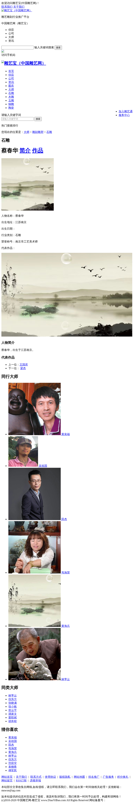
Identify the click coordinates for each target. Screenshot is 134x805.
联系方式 (36, 776)
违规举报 (35, 780)
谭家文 (12, 713)
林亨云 (12, 695)
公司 (11, 78)
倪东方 (12, 699)
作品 (37, 150)
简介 (25, 150)
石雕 (11, 93)
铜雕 (11, 104)
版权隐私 (64, 776)
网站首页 (7, 776)
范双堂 (12, 763)
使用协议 (50, 776)
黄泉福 (12, 737)
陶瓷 (11, 107)
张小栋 (12, 706)
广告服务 (108, 776)
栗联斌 (12, 717)
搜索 (58, 47)
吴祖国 (12, 741)
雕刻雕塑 (37, 132)
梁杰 (23, 368)
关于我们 (18, 6)
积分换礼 (122, 776)
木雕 (11, 96)
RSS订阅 (21, 780)
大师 (11, 89)
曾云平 (12, 710)
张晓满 (12, 702)
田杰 (11, 744)
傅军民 (12, 770)
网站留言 (7, 780)
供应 (11, 74)
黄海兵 (12, 752)
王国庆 (24, 364)
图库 (11, 85)
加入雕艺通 (126, 111)
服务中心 (124, 115)
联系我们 (7, 6)
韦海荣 (12, 748)
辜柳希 (12, 766)
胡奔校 (12, 721)
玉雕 (11, 100)
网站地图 (79, 776)
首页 (11, 71)
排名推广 (93, 776)
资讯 (11, 82)
